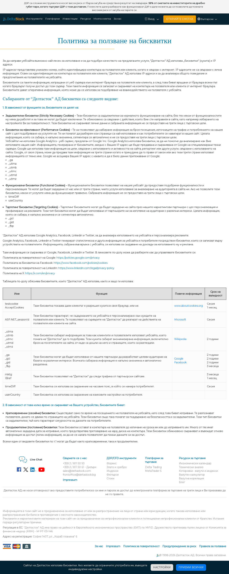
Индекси (112, 471)
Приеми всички (191, 567)
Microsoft (180, 319)
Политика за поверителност (141, 546)
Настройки (162, 567)
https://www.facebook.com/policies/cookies (81, 262)
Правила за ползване (212, 546)
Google (178, 358)
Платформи (52, 18)
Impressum (70, 479)
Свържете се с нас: (75, 458)
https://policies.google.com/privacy (78, 257)
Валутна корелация (191, 478)
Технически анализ (191, 467)
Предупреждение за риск (179, 546)
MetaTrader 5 (153, 471)
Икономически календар (195, 463)
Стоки (110, 478)
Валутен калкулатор (192, 474)
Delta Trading (153, 467)
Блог (182, 482)
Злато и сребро (117, 467)
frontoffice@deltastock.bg (79, 474)
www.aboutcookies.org (188, 305)
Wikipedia (180, 339)
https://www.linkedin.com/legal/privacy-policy (86, 268)
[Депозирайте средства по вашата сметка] (16, 548)
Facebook (180, 362)
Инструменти (34, 18)
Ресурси (85, 18)
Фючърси (113, 474)
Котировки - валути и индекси (198, 471)
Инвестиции (70, 18)
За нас (117, 18)
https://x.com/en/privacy (40, 273)
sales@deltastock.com (77, 471)
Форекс (112, 463)
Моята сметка (102, 18)
